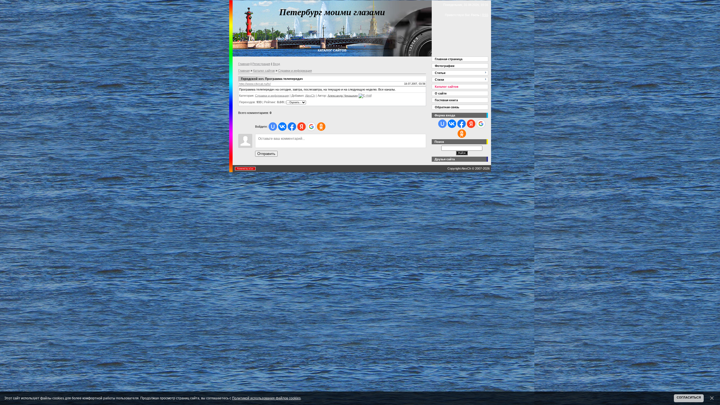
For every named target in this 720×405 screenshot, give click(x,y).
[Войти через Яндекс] (301, 126)
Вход (276, 64)
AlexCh (310, 95)
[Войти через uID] (273, 126)
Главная (244, 64)
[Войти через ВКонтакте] (282, 126)
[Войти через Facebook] (292, 126)
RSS (485, 15)
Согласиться (689, 397)
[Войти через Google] (311, 126)
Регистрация (261, 64)
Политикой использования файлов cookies (266, 398)
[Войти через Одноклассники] (321, 126)
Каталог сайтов (264, 70)
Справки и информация (295, 70)
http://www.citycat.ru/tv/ (255, 84)
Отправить (266, 154)
